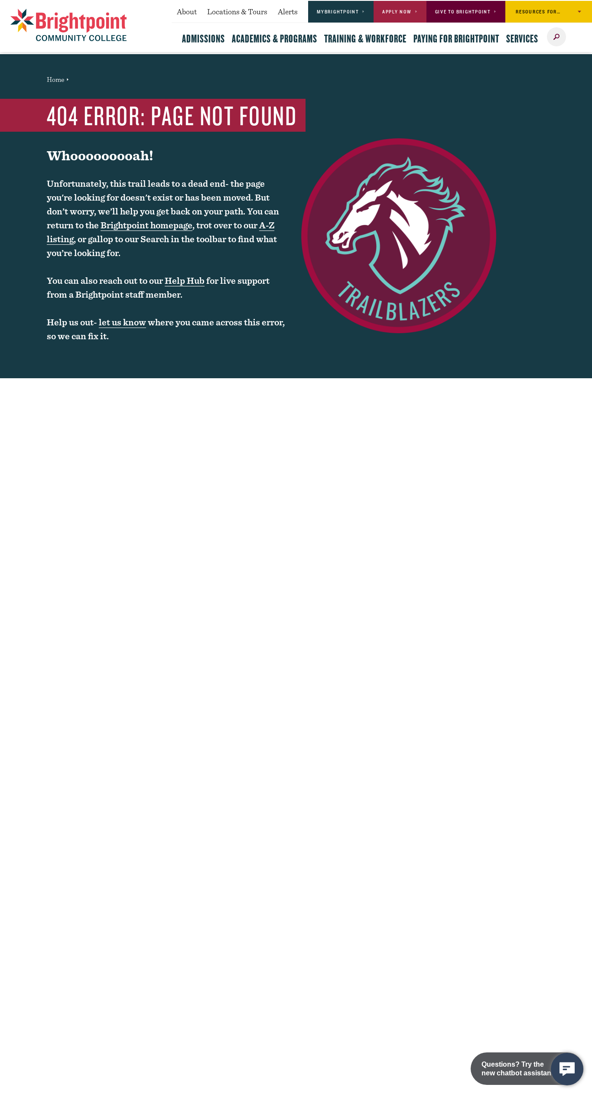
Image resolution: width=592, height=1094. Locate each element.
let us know (122, 322)
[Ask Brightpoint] (567, 1069)
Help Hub (185, 280)
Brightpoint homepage (146, 225)
